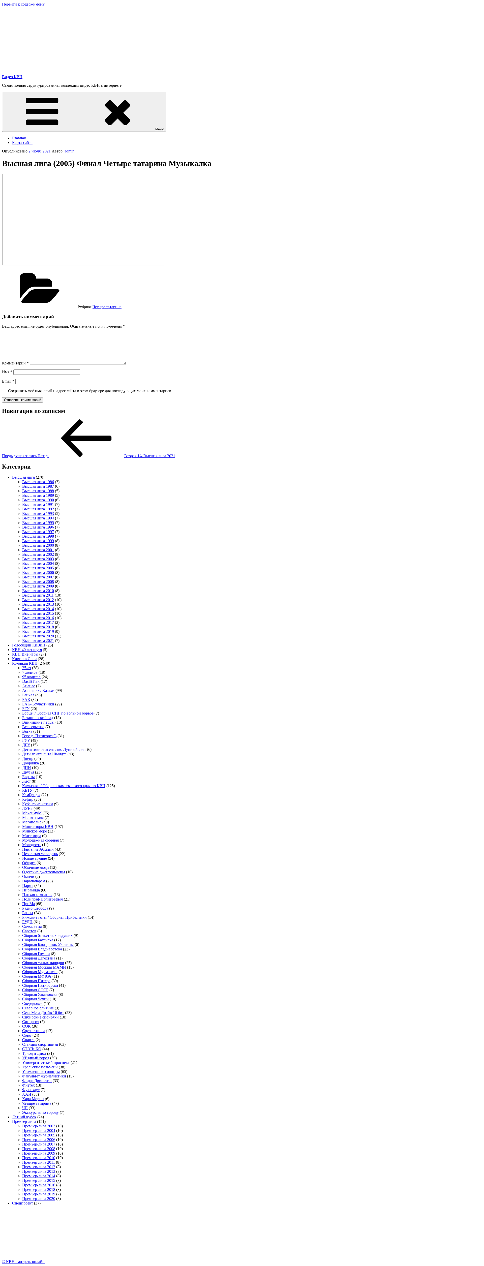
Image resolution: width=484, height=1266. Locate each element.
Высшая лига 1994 (38, 518)
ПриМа (28, 904)
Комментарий (15, 363)
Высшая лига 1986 (38, 482)
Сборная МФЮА (36, 976)
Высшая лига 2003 (38, 559)
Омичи (28, 876)
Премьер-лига (24, 1121)
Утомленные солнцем (41, 1071)
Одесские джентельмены (43, 872)
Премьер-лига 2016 (38, 1185)
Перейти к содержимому (23, 4)
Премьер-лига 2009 (38, 1153)
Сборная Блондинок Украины (48, 944)
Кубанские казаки (37, 804)
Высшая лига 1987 (38, 486)
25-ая (26, 668)
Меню (159, 129)
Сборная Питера (36, 981)
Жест (26, 781)
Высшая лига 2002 (38, 554)
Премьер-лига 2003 (38, 1126)
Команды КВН (25, 663)
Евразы (28, 777)
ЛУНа (27, 808)
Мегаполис (31, 822)
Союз (27, 1035)
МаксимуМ (32, 813)
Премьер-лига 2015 (38, 1180)
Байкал (28, 695)
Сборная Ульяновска (39, 994)
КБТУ (27, 790)
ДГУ (26, 745)
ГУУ (26, 740)
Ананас (28, 686)
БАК (26, 699)
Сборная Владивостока (42, 949)
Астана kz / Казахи (38, 690)
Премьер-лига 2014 (38, 1176)
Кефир (27, 799)
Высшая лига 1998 (38, 536)
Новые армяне (34, 858)
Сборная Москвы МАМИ (44, 967)
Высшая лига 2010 (38, 591)
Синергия (30, 1022)
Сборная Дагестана (38, 958)
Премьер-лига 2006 (38, 1139)
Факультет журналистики (44, 1076)
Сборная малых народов (43, 963)
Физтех (28, 1085)
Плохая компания (37, 894)
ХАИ (26, 1094)
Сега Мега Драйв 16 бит (43, 1012)
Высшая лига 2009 (38, 586)
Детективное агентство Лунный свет (54, 749)
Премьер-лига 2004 (38, 1130)
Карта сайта (22, 142)
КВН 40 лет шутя (27, 649)
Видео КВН (12, 77)
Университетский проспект (46, 1062)
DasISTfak (31, 681)
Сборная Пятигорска (40, 985)
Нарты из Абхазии (38, 849)
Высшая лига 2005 (38, 568)
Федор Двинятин (37, 1080)
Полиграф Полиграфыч (42, 899)
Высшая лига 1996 (38, 527)
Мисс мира (31, 835)
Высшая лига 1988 (38, 491)
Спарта (28, 1040)
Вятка (27, 731)
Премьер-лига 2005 (38, 1135)
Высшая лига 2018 (38, 627)
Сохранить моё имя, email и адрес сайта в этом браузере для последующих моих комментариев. (90, 391)
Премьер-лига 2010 (38, 1158)
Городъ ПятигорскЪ (39, 736)
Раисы (27, 913)
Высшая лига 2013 (38, 604)
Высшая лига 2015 (38, 613)
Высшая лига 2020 (38, 636)
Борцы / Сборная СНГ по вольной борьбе (58, 713)
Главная (19, 138)
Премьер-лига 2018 (38, 1189)
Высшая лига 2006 (38, 572)
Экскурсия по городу (40, 1112)
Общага (29, 863)
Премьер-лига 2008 (38, 1149)
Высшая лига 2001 (38, 550)
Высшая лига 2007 (38, 577)
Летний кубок (24, 1117)
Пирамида (31, 890)
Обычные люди (35, 867)
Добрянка (30, 763)
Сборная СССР (35, 990)
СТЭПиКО (31, 1049)
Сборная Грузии (36, 953)
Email (8, 381)
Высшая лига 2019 (38, 631)
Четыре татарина (107, 307)
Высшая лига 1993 (38, 513)
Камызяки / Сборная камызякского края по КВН (63, 786)
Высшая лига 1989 (38, 495)
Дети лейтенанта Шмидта (44, 754)
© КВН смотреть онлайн (23, 1261)
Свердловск (32, 1003)
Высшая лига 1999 (38, 541)
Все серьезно (33, 727)
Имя (7, 372)
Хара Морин (33, 1099)
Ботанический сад (37, 718)
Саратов (29, 931)
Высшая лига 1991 (38, 504)
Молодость (31, 845)
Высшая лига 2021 (38, 640)
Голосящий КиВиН (28, 645)
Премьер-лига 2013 (38, 1171)
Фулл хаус (31, 1090)
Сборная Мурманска (39, 972)
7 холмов (30, 672)
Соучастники (33, 1031)
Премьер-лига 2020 (38, 1198)
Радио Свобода (35, 908)
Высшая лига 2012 (38, 600)
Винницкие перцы (38, 722)
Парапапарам (33, 881)
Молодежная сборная (40, 840)
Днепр (27, 758)
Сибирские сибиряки (40, 1017)
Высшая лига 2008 (38, 581)
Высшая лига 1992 (38, 509)
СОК (26, 1026)
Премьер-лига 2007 (38, 1144)
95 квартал (31, 677)
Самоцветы (32, 926)
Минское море (34, 831)
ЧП (25, 1108)
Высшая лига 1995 (38, 522)
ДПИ (26, 767)
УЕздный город (35, 1058)
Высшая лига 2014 (38, 609)
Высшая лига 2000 (38, 545)
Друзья (28, 772)
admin (69, 151)
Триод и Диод (34, 1053)
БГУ (25, 708)
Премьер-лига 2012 (38, 1167)
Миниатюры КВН (37, 826)
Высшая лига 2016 (38, 618)
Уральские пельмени (40, 1067)
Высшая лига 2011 (38, 595)
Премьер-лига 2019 (38, 1194)
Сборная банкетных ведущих (47, 935)
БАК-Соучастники (38, 704)
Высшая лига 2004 (38, 563)
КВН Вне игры (25, 654)
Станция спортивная (40, 1044)
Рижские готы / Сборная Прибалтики (54, 917)
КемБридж (31, 795)
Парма (27, 885)
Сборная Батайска (37, 940)
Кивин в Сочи (24, 659)
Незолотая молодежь (40, 854)
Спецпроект (22, 1203)
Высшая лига (23, 477)
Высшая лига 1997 (38, 532)
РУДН (27, 922)
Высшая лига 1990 (38, 500)
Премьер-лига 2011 (38, 1162)
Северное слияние (38, 1008)
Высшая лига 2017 (38, 622)
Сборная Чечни (35, 999)
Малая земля (33, 817)
